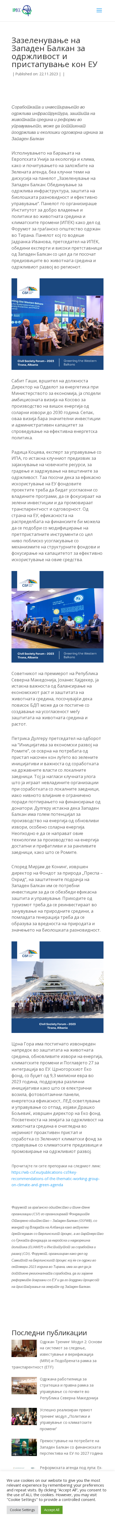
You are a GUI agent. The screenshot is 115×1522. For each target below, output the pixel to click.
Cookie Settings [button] (22, 1509)
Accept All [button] (51, 1509)
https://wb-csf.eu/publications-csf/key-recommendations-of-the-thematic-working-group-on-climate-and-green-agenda (55, 1179)
